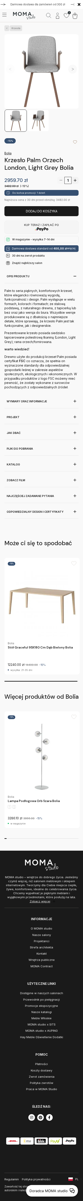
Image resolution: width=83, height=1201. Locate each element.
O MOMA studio (41, 928)
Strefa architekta (41, 947)
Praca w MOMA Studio (41, 1089)
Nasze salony (41, 935)
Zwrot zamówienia (41, 1076)
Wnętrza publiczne (42, 960)
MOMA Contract (42, 966)
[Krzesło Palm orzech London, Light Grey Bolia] (41, 71)
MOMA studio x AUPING (41, 1030)
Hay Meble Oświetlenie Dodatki (41, 1037)
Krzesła (16, 28)
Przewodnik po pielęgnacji (41, 999)
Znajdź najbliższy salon (27, 263)
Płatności (41, 1064)
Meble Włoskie (41, 1018)
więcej (71, 248)
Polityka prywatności (36, 1179)
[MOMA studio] (24, 15)
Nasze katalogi (41, 1012)
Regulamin (11, 1179)
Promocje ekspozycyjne (41, 1005)
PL (77, 1179)
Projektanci (41, 941)
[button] (72, 69)
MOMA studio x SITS (42, 1024)
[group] (42, 616)
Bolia (8, 153)
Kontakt (42, 953)
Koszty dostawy (41, 1070)
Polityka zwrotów (41, 1083)
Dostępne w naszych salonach (41, 993)
